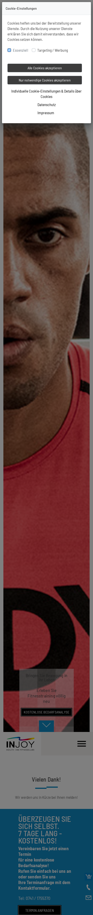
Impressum (45, 112)
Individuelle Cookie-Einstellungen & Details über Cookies (46, 94)
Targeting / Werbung (52, 50)
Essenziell (20, 50)
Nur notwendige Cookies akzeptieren (45, 80)
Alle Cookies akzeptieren (45, 68)
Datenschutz (46, 104)
